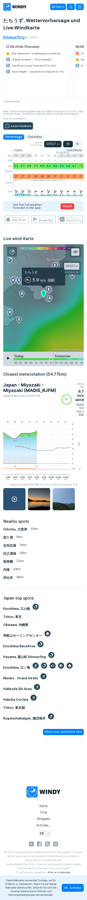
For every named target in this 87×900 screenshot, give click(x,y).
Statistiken (35, 137)
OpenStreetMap (62, 349)
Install (67, 206)
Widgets (43, 819)
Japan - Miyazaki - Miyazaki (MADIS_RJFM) (29, 387)
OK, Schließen (72, 887)
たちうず (31, 272)
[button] (73, 399)
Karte (43, 806)
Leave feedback (21, 126)
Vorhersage (13, 137)
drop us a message (58, 872)
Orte (43, 812)
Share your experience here (63, 732)
